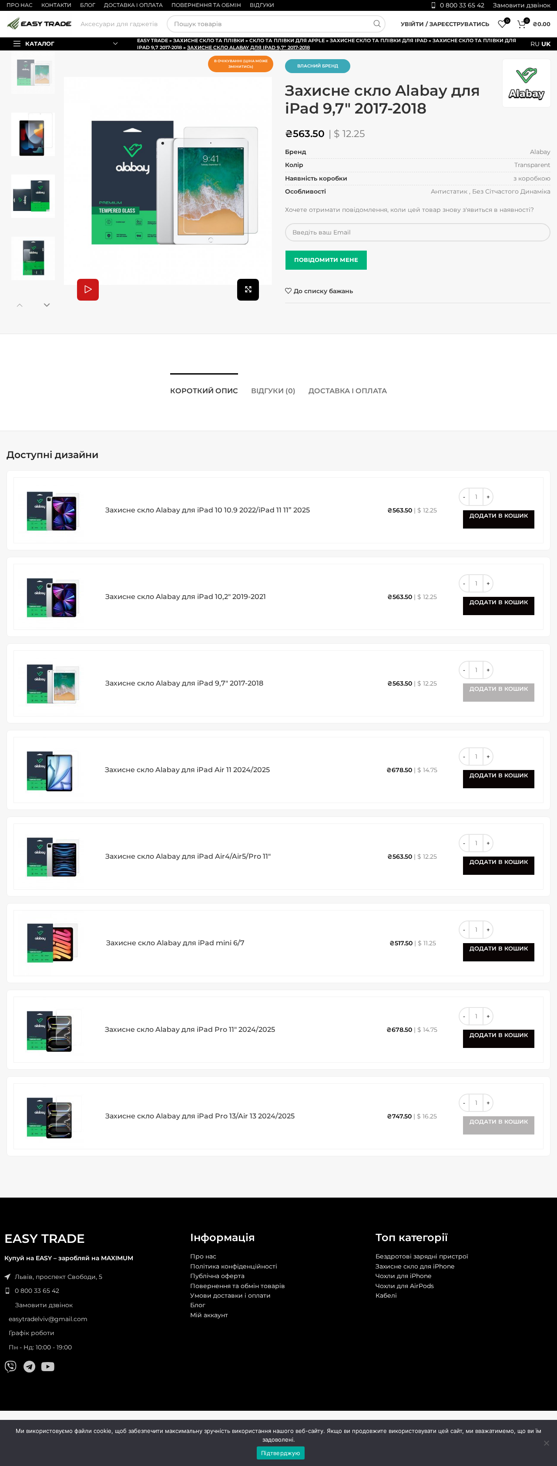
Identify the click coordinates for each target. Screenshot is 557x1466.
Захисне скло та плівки (208, 40)
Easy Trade (152, 40)
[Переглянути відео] (88, 290)
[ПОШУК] (377, 24)
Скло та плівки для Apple (287, 40)
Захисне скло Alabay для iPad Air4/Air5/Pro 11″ (188, 856)
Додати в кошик (499, 515)
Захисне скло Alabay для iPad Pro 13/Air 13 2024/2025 (200, 1116)
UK (545, 44)
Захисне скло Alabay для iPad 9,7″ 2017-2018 (184, 683)
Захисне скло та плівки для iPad (378, 40)
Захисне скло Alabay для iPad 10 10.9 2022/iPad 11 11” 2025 (207, 510)
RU (535, 44)
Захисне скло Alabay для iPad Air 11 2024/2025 (187, 770)
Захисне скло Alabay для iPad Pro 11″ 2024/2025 (190, 1029)
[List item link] (92, 1290)
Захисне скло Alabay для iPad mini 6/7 (175, 943)
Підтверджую (280, 1452)
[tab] (204, 386)
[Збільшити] (248, 290)
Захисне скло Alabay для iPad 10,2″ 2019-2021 (185, 596)
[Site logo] (39, 23)
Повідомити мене (326, 259)
